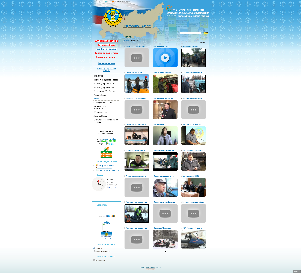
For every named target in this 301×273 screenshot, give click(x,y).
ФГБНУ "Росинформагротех (188, 10)
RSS (113, 1)
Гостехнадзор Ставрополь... (136, 98)
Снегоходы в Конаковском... (137, 124)
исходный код (106, 238)
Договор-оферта (106, 45)
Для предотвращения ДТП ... (193, 72)
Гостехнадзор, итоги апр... (164, 176)
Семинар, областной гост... (192, 124)
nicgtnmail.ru (109, 139)
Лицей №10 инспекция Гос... (165, 150)
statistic (106, 222)
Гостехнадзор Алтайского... (192, 98)
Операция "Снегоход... (162, 228)
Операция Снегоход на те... (136, 150)
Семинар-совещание (106, 69)
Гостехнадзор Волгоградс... (136, 46)
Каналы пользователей (102, 251)
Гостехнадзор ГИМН (161, 46)
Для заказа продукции (106, 41)
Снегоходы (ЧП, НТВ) (134, 72)
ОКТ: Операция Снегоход (192, 228)
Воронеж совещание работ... (193, 202)
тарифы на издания (106, 49)
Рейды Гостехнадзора (162, 72)
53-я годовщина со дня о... (192, 150)
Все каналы (99, 248)
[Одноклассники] (112, 216)
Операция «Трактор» (190, 46)
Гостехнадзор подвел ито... (164, 98)
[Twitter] (109, 216)
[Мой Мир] (114, 216)
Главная (106, 1)
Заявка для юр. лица (106, 57)
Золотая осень (106, 63)
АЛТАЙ (106, 71)
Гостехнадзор (100, 260)
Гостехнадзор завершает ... (136, 176)
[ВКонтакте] (107, 216)
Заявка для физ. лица (106, 53)
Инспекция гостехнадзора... (136, 202)
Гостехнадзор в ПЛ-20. (190, 176)
